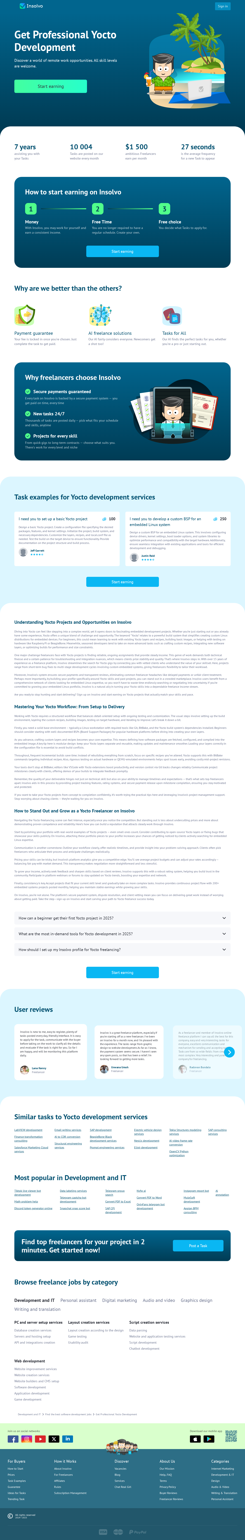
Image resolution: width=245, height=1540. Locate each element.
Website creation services (32, 1375)
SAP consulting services (217, 1132)
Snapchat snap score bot (75, 1208)
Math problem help (26, 1201)
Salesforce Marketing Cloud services (31, 1149)
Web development (29, 1360)
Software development (30, 1387)
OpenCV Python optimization (179, 1153)
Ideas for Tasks (17, 1493)
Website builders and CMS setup (36, 1381)
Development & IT (222, 1474)
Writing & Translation (224, 1493)
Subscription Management (70, 1493)
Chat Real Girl (123, 1487)
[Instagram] (26, 1439)
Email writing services (68, 1130)
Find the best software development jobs (68, 1414)
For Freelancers (63, 1474)
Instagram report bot (196, 1191)
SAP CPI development (113, 1210)
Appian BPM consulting (191, 1210)
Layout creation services (88, 1322)
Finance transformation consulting (28, 1138)
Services (120, 1481)
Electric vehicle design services (148, 1132)
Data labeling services (73, 1191)
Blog (117, 1474)
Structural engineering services (68, 1145)
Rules (57, 1487)
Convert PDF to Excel (118, 1201)
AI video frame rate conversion (180, 1142)
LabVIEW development (28, 1130)
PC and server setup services (38, 1322)
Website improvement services (35, 1369)
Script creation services (149, 1322)
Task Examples (17, 1481)
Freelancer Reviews (171, 1499)
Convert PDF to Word (149, 1197)
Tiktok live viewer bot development (27, 1192)
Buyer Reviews (168, 1493)
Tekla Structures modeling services (185, 1132)
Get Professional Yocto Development (116, 1414)
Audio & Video (220, 1487)
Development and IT (29, 1414)
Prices (11, 1474)
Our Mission (167, 1468)
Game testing (77, 1336)
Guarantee (14, 1487)
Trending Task (16, 1499)
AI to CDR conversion (67, 1136)
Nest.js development (146, 1140)
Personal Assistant (222, 1499)
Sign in (223, 6)
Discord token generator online (33, 1208)
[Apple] (195, 1439)
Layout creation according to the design (96, 1330)
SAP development (101, 1130)
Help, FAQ (166, 1474)
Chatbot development (144, 1348)
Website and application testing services (157, 1336)
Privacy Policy (168, 1487)
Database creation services (32, 1330)
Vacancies (120, 1468)
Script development (143, 1342)
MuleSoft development (192, 1199)
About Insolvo (63, 1468)
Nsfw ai (141, 1191)
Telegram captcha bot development (73, 1199)
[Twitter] (54, 1439)
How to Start (15, 1468)
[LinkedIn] (67, 1439)
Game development (27, 1399)
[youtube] (40, 1439)
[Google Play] (209, 1439)
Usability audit (78, 1342)
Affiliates (59, 1481)
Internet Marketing (222, 1468)
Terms (163, 1481)
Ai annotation (222, 1192)
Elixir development (145, 1147)
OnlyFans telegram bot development (151, 1206)
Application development (32, 1393)
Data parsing (138, 1330)
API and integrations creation (34, 1342)
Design (215, 1481)
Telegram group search (115, 1192)
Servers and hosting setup (32, 1336)
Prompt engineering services (107, 1147)
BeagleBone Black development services (103, 1138)
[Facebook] (13, 1439)
